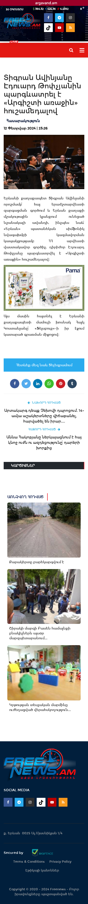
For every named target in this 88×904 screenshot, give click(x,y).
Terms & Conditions (29, 861)
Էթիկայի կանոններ (42, 870)
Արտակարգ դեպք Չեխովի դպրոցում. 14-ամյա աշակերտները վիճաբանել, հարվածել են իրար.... (44, 415)
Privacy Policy (60, 861)
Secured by (14, 852)
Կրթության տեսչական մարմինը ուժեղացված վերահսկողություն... (40, 707)
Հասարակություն (23, 120)
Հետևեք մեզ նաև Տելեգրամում (44, 365)
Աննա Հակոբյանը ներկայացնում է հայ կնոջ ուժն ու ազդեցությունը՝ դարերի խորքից (44, 442)
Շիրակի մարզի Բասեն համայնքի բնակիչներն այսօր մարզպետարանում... (39, 633)
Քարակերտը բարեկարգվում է (36, 562)
